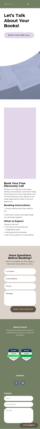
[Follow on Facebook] (16, 383)
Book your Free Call (19, 35)
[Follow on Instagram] (22, 383)
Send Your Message (23, 309)
